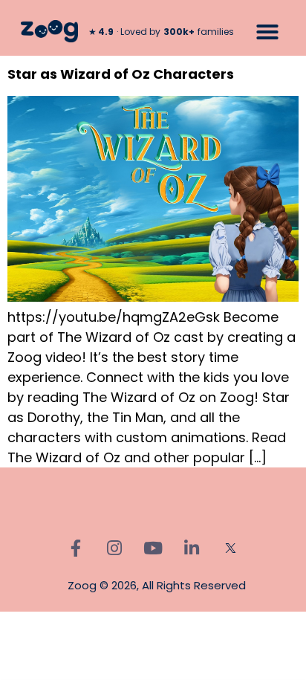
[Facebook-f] (76, 548)
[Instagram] (114, 548)
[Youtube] (153, 548)
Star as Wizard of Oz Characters (120, 74)
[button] (267, 32)
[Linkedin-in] (192, 548)
